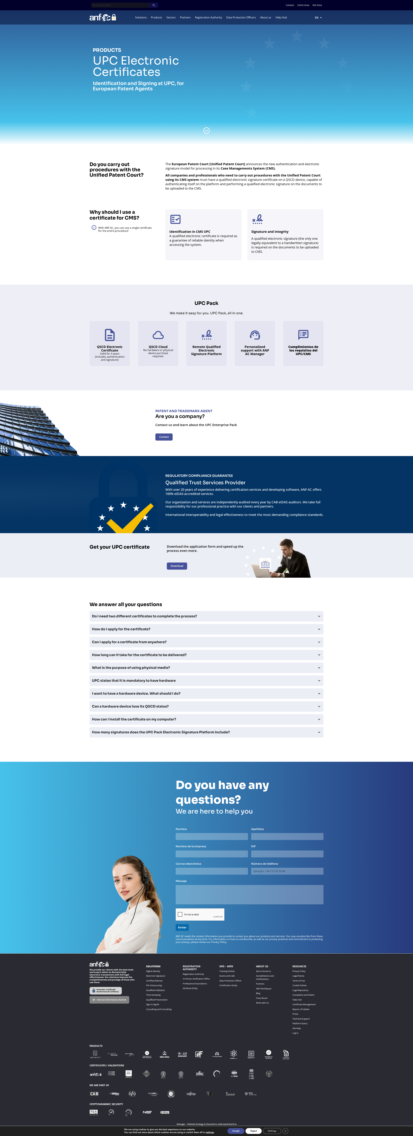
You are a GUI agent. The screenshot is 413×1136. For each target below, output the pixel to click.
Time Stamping (153, 994)
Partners (260, 983)
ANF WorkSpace (263, 988)
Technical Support (301, 1018)
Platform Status (299, 1023)
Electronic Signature (155, 975)
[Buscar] (153, 5)
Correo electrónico (189, 863)
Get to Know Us (263, 971)
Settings (272, 1130)
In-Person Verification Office (196, 978)
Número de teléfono (265, 863)
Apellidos (258, 829)
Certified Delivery (154, 980)
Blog (258, 993)
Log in (295, 1032)
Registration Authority (193, 974)
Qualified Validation (156, 990)
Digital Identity (153, 971)
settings (210, 1132)
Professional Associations (195, 983)
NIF (253, 846)
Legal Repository (300, 990)
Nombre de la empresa (191, 846)
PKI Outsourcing (154, 985)
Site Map (296, 1028)
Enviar (182, 927)
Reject (253, 1130)
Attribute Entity (190, 988)
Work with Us (262, 1002)
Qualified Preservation (157, 999)
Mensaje (181, 881)
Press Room (261, 998)
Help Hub (297, 999)
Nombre (182, 829)
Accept (235, 1130)
